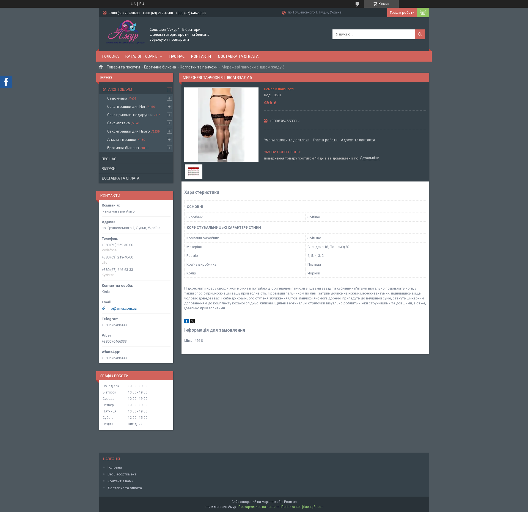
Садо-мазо (117, 98)
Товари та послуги (123, 67)
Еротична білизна (160, 67)
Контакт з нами (120, 481)
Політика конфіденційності (302, 507)
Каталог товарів (141, 56)
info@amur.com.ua (122, 308)
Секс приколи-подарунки (130, 114)
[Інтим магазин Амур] (124, 34)
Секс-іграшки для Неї (126, 106)
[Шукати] (420, 34)
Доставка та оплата (238, 56)
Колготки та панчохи (199, 67)
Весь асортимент (122, 474)
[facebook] (186, 322)
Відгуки (109, 168)
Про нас (177, 56)
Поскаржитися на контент (258, 507)
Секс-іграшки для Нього (128, 131)
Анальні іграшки (121, 139)
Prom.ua (290, 502)
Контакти (201, 56)
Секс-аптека (118, 122)
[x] (192, 322)
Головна (110, 56)
